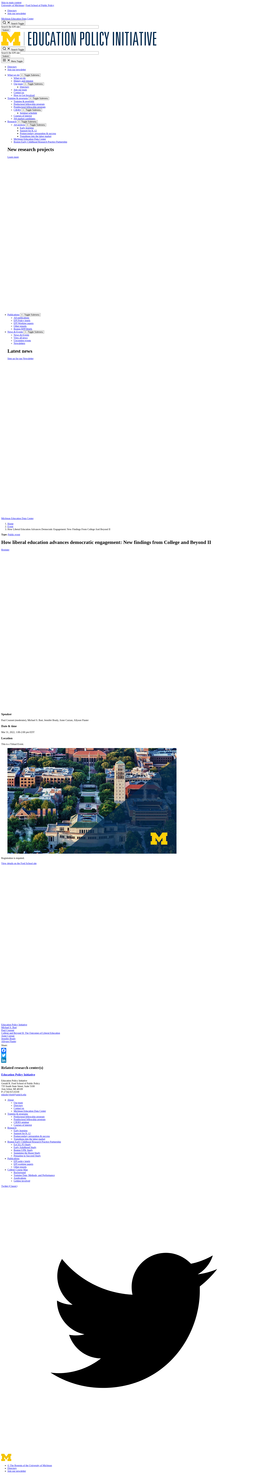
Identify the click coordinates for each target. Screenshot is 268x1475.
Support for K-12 (28, 130)
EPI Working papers (24, 323)
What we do (13, 75)
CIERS (17, 110)
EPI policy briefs (22, 1161)
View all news (21, 337)
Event (10, 526)
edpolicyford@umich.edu (13, 1094)
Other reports (20, 326)
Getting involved (22, 1181)
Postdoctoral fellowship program (29, 107)
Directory (12, 10)
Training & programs (17, 98)
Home (10, 523)
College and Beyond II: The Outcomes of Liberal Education (30, 1033)
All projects (19, 124)
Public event (14, 534)
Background (20, 1172)
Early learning (27, 128)
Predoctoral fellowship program (29, 104)
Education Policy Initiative (14, 1024)
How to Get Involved (24, 95)
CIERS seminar (21, 1122)
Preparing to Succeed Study (27, 1155)
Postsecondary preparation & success (38, 133)
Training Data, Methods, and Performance (34, 1175)
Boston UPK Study (23, 1150)
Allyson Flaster (8, 1041)
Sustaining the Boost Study (27, 1153)
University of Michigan (12, 5)
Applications (20, 1178)
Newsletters (19, 343)
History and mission (23, 81)
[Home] (78, 44)
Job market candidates (24, 118)
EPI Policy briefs (22, 320)
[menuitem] (137, 10)
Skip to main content (11, 2)
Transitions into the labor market (35, 136)
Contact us (19, 92)
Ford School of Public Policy (40, 5)
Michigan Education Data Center (17, 18)
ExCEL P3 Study (22, 1144)
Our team (18, 84)
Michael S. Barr (9, 1027)
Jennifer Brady (8, 1038)
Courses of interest (23, 115)
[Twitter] (134, 1055)
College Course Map (17, 1169)
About (10, 1100)
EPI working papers (23, 1164)
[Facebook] (134, 1050)
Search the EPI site (10, 26)
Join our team (20, 89)
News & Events (15, 332)
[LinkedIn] (134, 1060)
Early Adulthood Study (25, 1147)
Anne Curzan (7, 1036)
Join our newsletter (16, 13)
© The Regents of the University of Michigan (29, 1465)
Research (11, 121)
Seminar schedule (28, 113)
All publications (21, 317)
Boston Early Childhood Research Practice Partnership (40, 142)
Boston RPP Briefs (23, 329)
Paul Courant (7, 1030)
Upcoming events (22, 340)
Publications (13, 314)
